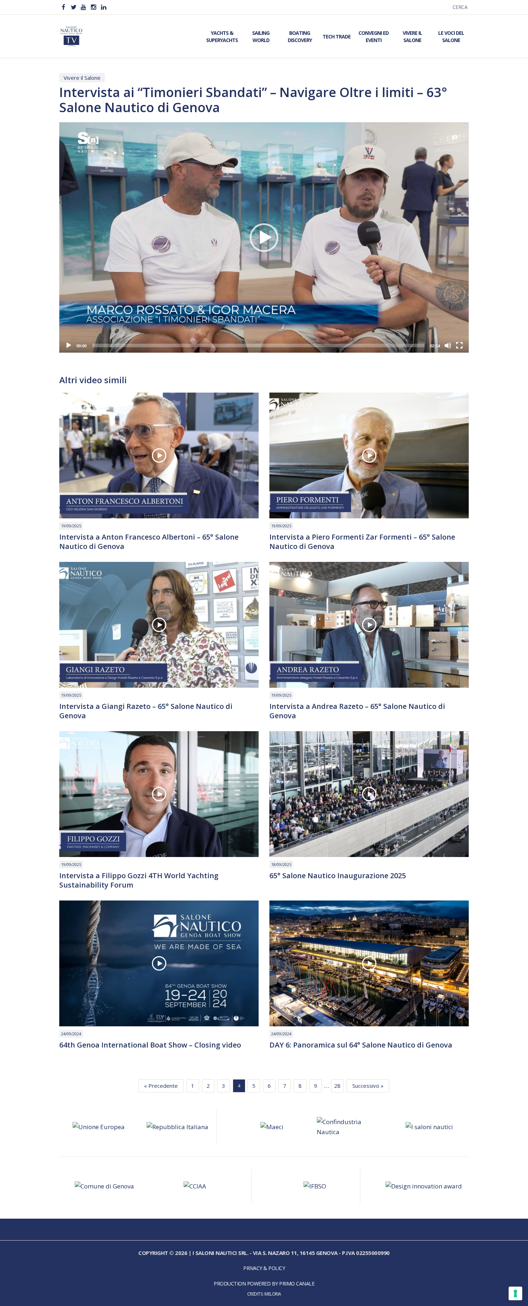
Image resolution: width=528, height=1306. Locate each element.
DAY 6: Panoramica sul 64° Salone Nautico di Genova (360, 1045)
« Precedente (161, 1085)
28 (337, 1085)
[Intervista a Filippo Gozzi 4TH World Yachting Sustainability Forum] (159, 794)
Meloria (272, 1294)
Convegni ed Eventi (373, 36)
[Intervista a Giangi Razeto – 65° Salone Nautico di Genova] (159, 625)
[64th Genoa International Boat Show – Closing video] (159, 963)
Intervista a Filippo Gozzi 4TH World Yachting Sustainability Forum (138, 880)
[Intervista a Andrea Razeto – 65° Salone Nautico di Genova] (369, 625)
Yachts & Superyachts (222, 36)
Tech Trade (337, 36)
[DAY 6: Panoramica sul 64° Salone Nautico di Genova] (369, 963)
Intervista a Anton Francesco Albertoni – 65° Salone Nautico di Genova (148, 541)
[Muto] (447, 345)
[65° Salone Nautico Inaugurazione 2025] (369, 794)
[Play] (68, 345)
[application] (264, 237)
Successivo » (368, 1085)
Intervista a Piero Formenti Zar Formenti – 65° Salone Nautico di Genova (362, 541)
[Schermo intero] (459, 345)
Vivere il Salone (412, 36)
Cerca (460, 7)
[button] (264, 237)
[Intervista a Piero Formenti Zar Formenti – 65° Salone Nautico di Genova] (369, 455)
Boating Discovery (300, 36)
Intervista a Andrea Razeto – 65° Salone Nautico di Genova (357, 711)
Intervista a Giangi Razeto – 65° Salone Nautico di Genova (145, 711)
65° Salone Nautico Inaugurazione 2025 (337, 875)
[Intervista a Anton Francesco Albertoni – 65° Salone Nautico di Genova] (159, 455)
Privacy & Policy (264, 1268)
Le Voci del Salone (451, 36)
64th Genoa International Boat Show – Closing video (150, 1045)
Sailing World (260, 36)
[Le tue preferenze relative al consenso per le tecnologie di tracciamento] (515, 1293)
